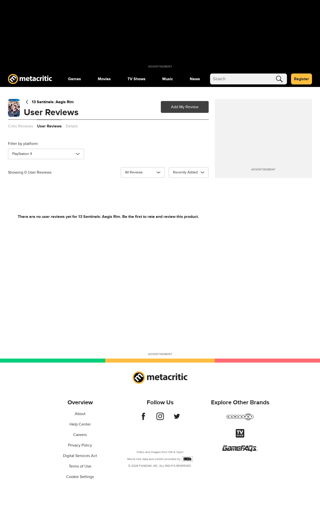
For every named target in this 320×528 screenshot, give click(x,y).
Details (72, 126)
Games (74, 78)
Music (167, 78)
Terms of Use (80, 466)
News (195, 78)
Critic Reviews (20, 126)
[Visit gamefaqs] (240, 450)
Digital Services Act (80, 455)
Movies (104, 78)
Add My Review (184, 106)
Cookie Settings (80, 476)
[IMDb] (187, 459)
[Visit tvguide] (240, 436)
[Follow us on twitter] (176, 418)
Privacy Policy (80, 445)
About (80, 413)
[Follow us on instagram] (160, 418)
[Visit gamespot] (240, 419)
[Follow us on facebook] (143, 418)
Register (301, 78)
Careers (80, 434)
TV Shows (137, 78)
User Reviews (49, 126)
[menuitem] (74, 79)
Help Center (80, 424)
